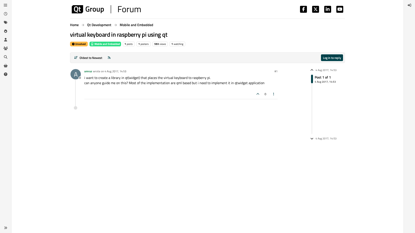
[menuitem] (409, 5)
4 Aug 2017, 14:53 (115, 71)
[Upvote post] (258, 94)
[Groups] (6, 48)
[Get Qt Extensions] (6, 65)
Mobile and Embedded (107, 44)
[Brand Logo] (106, 9)
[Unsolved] (6, 74)
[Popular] (6, 31)
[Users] (6, 39)
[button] (6, 227)
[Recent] (6, 13)
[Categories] (6, 5)
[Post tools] (274, 94)
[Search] (6, 57)
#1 (276, 71)
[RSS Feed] (109, 57)
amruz (88, 71)
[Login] (409, 5)
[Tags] (6, 22)
